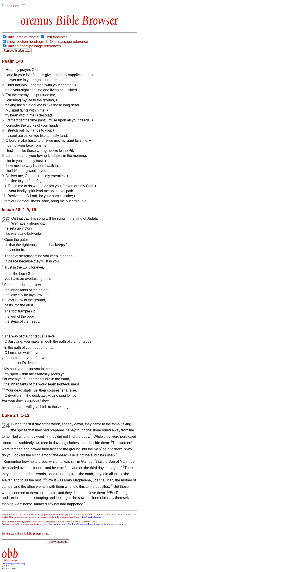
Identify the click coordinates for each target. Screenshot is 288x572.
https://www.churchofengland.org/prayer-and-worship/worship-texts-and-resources (85, 524)
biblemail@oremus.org (13, 563)
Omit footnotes (56, 37)
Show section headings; (25, 41)
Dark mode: (11, 6)
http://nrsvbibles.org (91, 517)
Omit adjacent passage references (33, 46)
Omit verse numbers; (22, 37)
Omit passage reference (69, 41)
